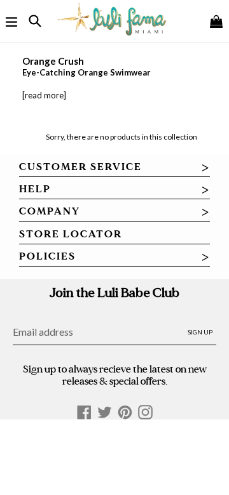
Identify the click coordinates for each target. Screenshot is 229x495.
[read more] (44, 95)
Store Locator (70, 234)
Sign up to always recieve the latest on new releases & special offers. (115, 375)
